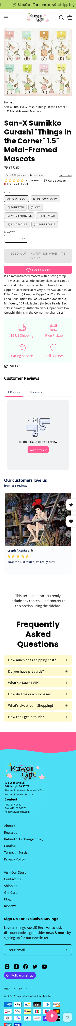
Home (8, 102)
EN (20, 988)
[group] (38, 4)
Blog (7, 899)
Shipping (10, 886)
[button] (61, 17)
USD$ (7, 988)
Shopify (46, 996)
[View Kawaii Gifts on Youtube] (44, 967)
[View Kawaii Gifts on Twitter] (35, 967)
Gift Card (11, 892)
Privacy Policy (14, 859)
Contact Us (12, 879)
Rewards (10, 832)
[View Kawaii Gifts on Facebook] (26, 967)
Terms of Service (16, 852)
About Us (11, 826)
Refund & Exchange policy (23, 839)
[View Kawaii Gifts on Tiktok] (16, 967)
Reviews (10, 906)
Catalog (10, 846)
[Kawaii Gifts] (38, 17)
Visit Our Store (15, 872)
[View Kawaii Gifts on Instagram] (7, 967)
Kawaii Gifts (20, 996)
